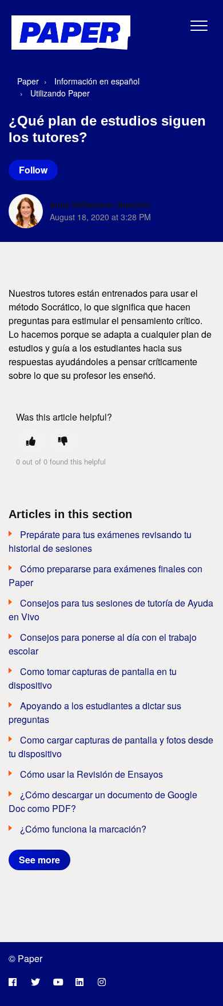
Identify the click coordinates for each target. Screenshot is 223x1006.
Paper (28, 81)
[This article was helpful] (31, 441)
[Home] (70, 32)
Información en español (97, 81)
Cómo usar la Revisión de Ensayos (91, 774)
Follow (33, 169)
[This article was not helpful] (63, 441)
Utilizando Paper (60, 93)
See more (39, 859)
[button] (199, 25)
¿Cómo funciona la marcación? (83, 828)
